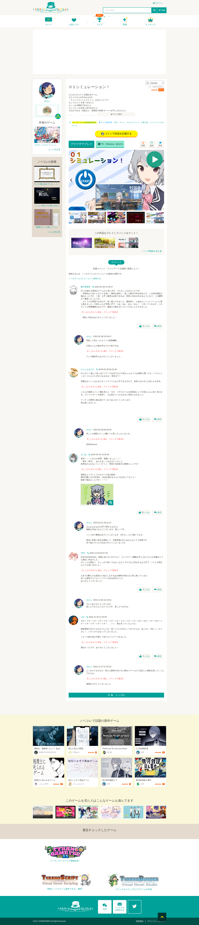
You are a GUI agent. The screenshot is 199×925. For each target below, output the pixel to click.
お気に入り (74, 24)
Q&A (105, 906)
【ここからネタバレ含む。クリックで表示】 (100, 312)
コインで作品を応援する (118, 133)
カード (48, 24)
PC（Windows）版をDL (110, 144)
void (82, 617)
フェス (100, 24)
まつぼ (84, 454)
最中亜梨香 (85, 287)
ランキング (150, 24)
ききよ (89, 336)
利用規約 (139, 921)
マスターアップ (133, 122)
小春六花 (144, 122)
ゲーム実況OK (106, 122)
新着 (125, 24)
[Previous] (72, 180)
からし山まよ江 (87, 369)
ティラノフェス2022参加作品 (84, 122)
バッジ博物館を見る (150, 251)
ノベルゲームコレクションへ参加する (85, 278)
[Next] (161, 180)
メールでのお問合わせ (119, 906)
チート (122, 122)
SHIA (83, 553)
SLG (116, 122)
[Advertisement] (99, 52)
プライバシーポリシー (156, 921)
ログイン (159, 3)
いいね (144, 326)
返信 (157, 326)
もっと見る (53, 149)
